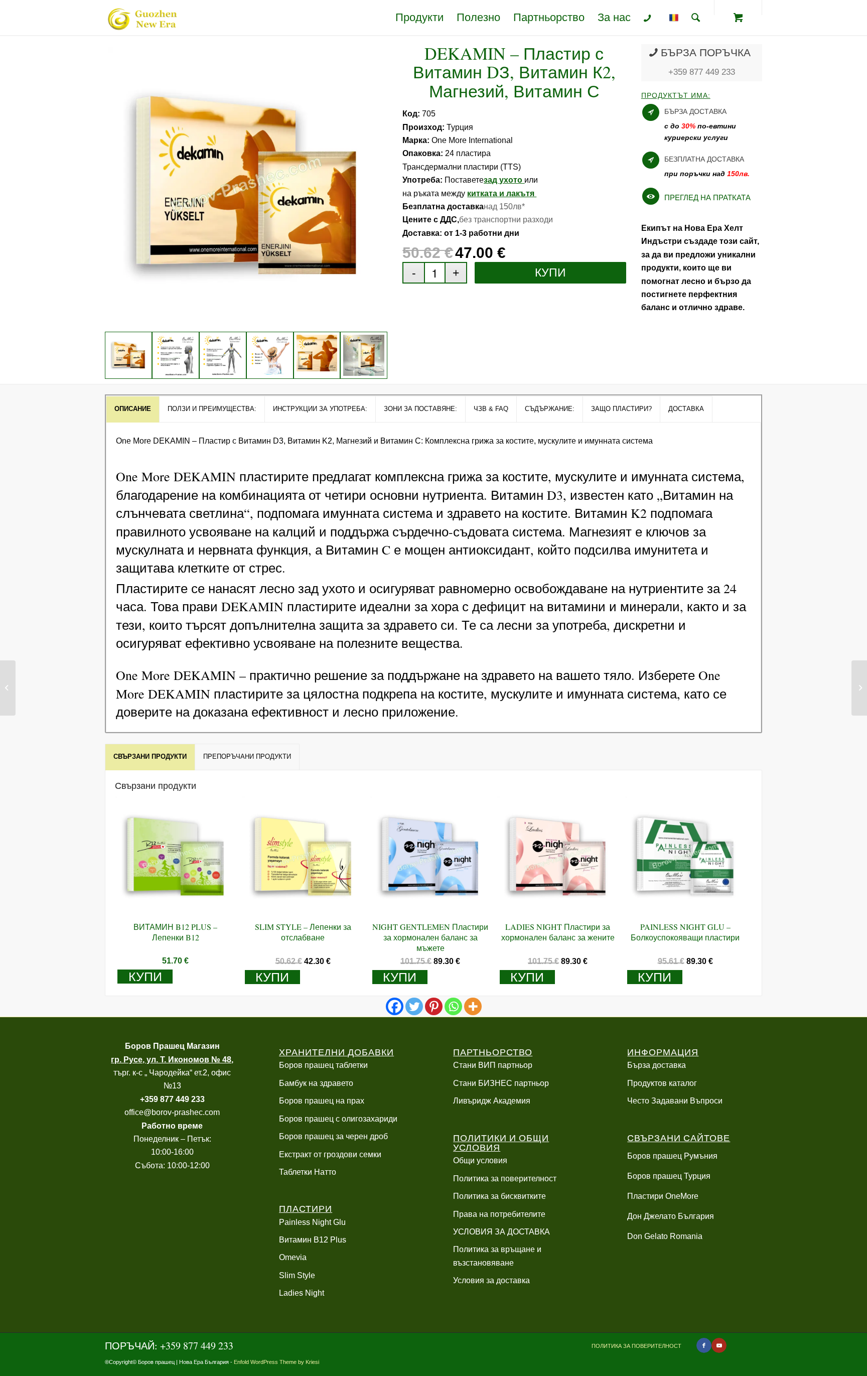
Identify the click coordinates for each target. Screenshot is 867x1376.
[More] (473, 1006)
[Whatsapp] (453, 1006)
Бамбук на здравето (316, 1083)
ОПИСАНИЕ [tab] (132, 408)
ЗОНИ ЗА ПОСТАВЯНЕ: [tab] (420, 408)
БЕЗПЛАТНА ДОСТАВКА (704, 159)
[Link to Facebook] (703, 1345)
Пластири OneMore (662, 1196)
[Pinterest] (434, 1006)
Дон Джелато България (670, 1216)
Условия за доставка (491, 1280)
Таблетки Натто (307, 1172)
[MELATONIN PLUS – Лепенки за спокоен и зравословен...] (859, 688)
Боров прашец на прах (321, 1100)
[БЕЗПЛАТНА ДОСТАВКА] (650, 160)
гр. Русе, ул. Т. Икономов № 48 (171, 1059)
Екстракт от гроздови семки (330, 1154)
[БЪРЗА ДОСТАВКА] (650, 112)
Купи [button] (145, 977)
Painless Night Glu (312, 1222)
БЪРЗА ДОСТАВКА (695, 111)
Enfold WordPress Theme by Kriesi (276, 1362)
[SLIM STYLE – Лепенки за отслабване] (8, 688)
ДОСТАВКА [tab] (686, 408)
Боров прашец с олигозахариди (338, 1119)
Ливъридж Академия (491, 1100)
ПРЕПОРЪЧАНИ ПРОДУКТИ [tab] (247, 756)
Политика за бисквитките (499, 1196)
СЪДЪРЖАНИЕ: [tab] (549, 408)
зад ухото (504, 180)
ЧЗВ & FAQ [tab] (491, 408)
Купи (550, 272)
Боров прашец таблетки (323, 1065)
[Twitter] (414, 1006)
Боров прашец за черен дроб (333, 1136)
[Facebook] (394, 1006)
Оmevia (293, 1257)
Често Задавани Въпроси (675, 1100)
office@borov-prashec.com (172, 1112)
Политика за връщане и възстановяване (497, 1256)
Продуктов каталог (662, 1083)
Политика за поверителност (504, 1178)
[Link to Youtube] (719, 1345)
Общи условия (480, 1160)
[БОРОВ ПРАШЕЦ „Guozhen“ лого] (141, 17)
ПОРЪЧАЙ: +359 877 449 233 (169, 1345)
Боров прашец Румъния (672, 1156)
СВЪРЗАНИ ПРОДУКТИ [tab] (150, 756)
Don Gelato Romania (664, 1236)
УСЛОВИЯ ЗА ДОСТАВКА (501, 1231)
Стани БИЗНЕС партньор (501, 1083)
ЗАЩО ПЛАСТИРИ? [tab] (621, 408)
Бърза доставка (656, 1065)
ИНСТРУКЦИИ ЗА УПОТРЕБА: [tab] (320, 408)
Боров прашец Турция (668, 1176)
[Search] (695, 17)
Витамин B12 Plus (312, 1239)
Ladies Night (301, 1293)
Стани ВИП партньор (492, 1065)
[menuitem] (419, 17)
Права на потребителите (499, 1214)
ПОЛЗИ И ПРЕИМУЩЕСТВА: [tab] (212, 408)
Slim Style (297, 1275)
